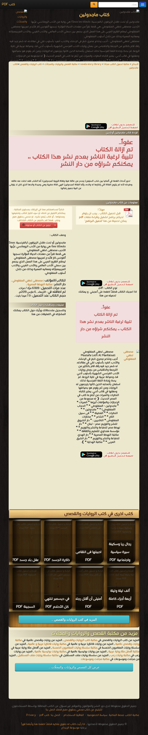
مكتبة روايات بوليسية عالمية (50, 651)
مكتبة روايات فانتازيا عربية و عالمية (47, 644)
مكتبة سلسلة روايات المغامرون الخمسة (74, 647)
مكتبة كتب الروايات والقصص (80, 640)
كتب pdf (44, 715)
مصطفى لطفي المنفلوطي (27, 280)
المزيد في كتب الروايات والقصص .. (74, 619)
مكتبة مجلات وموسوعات (95, 659)
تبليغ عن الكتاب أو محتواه (38, 225)
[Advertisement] (74, 98)
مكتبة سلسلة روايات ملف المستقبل (38, 655)
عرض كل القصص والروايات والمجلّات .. (74, 667)
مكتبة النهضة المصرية (39, 284)
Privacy (31, 715)
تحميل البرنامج (93, 221)
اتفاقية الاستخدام (73, 715)
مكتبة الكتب (132, 715)
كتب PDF (8, 4)
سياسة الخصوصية (97, 715)
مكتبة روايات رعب (120, 655)
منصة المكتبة (116, 715)
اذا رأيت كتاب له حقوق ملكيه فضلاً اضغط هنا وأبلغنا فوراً (53, 724)
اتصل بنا (55, 715)
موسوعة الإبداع (70, 727)
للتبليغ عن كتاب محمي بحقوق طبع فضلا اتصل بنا (74, 709)
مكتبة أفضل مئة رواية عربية (123, 651)
